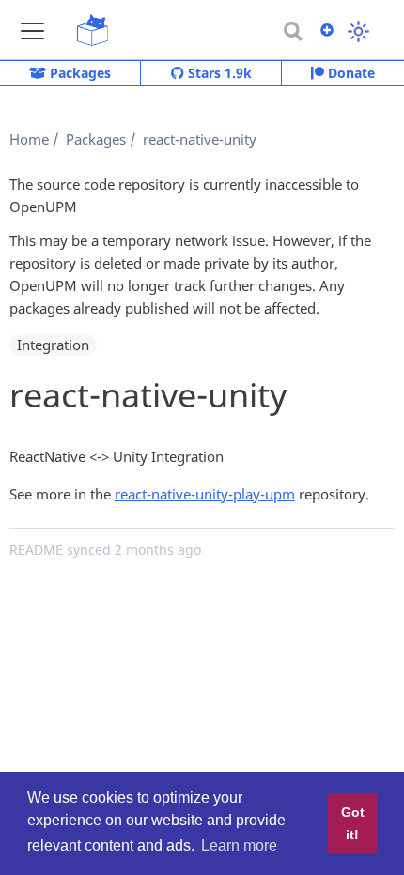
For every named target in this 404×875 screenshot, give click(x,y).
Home (29, 139)
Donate (349, 73)
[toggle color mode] (358, 31)
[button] (32, 31)
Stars (218, 73)
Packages (78, 73)
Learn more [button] (239, 845)
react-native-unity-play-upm (205, 493)
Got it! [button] (353, 823)
